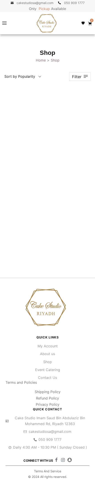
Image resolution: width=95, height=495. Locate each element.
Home (41, 60)
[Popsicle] (47, 129)
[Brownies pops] (47, 253)
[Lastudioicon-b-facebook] (56, 460)
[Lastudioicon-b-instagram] (63, 460)
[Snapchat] (69, 460)
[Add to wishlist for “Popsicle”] (81, 91)
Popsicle (47, 181)
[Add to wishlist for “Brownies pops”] (81, 215)
